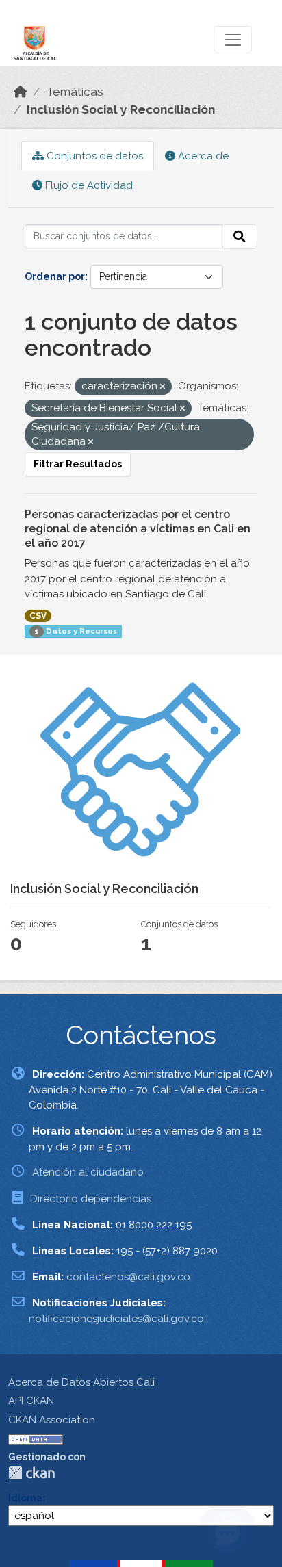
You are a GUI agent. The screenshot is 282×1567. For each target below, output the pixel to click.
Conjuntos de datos (93, 156)
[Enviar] (239, 236)
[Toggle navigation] (233, 39)
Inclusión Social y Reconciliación (121, 109)
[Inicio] (20, 92)
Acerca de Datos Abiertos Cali (81, 1382)
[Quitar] (162, 387)
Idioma (25, 1497)
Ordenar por (55, 276)
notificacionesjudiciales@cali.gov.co (116, 1318)
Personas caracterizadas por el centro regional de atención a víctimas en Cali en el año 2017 (138, 528)
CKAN (31, 1473)
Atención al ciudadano (88, 1172)
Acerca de (202, 156)
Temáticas (74, 92)
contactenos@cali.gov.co (128, 1277)
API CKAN (31, 1401)
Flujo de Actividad (87, 185)
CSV (38, 616)
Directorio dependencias (90, 1199)
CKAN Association (51, 1420)
